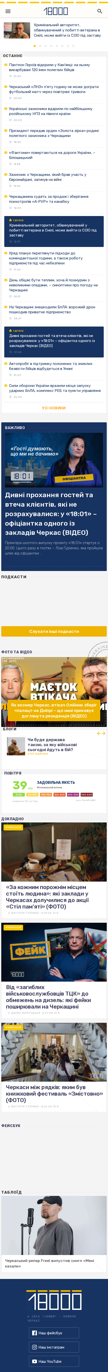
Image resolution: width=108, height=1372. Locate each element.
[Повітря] (54, 796)
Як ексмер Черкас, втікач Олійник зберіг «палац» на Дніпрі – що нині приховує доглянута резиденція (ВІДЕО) (54, 710)
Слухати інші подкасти (54, 631)
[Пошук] (98, 11)
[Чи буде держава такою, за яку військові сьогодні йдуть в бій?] (54, 744)
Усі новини (54, 408)
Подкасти (14, 577)
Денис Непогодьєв (25, 1013)
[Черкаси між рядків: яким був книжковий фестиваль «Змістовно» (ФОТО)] (54, 1067)
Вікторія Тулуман (25, 913)
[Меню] (8, 11)
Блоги (10, 729)
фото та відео (16, 652)
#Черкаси (13, 827)
